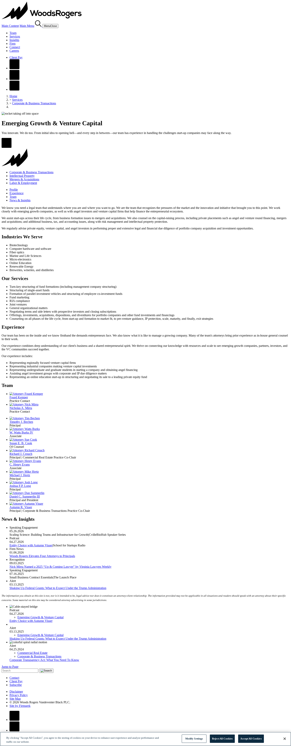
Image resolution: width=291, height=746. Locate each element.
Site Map (15, 698)
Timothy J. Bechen (21, 421)
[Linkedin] (14, 78)
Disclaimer (16, 691)
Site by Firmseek (20, 705)
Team (13, 33)
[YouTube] (14, 89)
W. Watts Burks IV (21, 432)
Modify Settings (194, 738)
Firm (12, 43)
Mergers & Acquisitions (24, 179)
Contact (14, 677)
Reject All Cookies (222, 738)
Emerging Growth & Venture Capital (40, 617)
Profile (14, 189)
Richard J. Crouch (21, 454)
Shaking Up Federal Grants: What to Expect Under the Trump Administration (58, 588)
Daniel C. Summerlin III (25, 496)
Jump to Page (10, 666)
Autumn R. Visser (21, 507)
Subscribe (16, 685)
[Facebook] (14, 68)
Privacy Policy (19, 695)
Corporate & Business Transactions (34, 103)
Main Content (10, 25)
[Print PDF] (6, 146)
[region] (145, 739)
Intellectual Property (22, 175)
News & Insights (20, 200)
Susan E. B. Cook (21, 443)
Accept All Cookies (251, 738)
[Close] (284, 738)
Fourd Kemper (19, 397)
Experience (17, 193)
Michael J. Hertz (20, 475)
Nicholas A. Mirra (21, 408)
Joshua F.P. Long (20, 486)
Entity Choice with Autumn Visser (31, 545)
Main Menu (27, 25)
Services (15, 36)
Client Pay (16, 57)
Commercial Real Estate (32, 653)
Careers (14, 50)
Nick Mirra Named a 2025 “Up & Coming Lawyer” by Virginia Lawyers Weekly (60, 566)
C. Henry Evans (20, 464)
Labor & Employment (23, 183)
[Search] (38, 25)
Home (13, 96)
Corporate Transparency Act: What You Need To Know (44, 660)
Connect (15, 47)
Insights (14, 40)
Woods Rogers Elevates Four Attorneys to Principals (42, 556)
